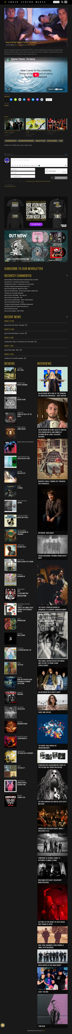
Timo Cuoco (18, 45)
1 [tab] (6, 260)
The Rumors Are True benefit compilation (13, 293)
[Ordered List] (22, 166)
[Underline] (17, 166)
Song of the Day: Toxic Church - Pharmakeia (14, 325)
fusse (43, 1030)
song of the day (40, 141)
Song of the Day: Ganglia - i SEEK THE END (14, 311)
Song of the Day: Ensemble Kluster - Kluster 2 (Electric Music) (18, 300)
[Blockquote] (27, 166)
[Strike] (20, 166)
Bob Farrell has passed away (10, 308)
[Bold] (12, 166)
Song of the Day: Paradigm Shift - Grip (13, 297)
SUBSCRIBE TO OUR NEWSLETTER (23, 268)
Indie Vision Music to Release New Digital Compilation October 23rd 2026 (21, 279)
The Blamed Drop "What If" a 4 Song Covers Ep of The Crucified (19, 284)
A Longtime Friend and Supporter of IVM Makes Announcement (18, 304)
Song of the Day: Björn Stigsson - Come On (14, 333)
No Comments (32, 45)
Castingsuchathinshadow (26, 141)
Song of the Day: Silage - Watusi (11, 350)
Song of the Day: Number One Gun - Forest (14, 302)
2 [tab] (8, 260)
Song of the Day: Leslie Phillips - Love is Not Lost (15, 295)
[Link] (32, 166)
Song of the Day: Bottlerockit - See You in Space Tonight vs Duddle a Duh (21, 291)
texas (60, 141)
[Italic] (15, 166)
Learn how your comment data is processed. (38, 181)
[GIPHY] (39, 166)
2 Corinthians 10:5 (10, 141)
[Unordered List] (25, 166)
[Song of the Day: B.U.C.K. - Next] (57, 123)
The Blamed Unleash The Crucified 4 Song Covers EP (16, 306)
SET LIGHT (56, 2)
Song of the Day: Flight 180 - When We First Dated (15, 288)
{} (34, 165)
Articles (25, 45)
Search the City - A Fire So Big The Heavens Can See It (16, 282)
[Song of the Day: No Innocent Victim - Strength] (14, 123)
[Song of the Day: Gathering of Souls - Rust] (35, 123)
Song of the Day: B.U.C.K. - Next (56, 130)
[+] (37, 165)
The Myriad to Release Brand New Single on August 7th (16, 286)
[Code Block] (29, 166)
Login (65, 154)
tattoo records (52, 141)
